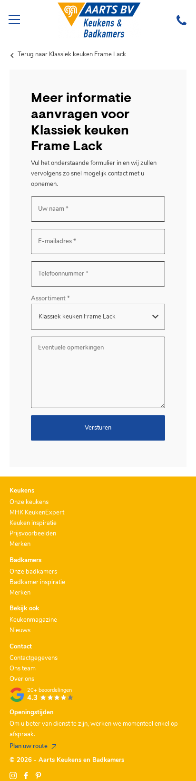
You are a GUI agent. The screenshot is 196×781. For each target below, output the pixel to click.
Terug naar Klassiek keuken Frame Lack (71, 54)
